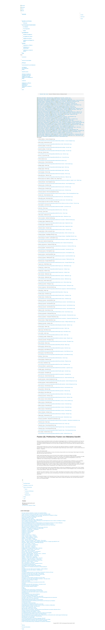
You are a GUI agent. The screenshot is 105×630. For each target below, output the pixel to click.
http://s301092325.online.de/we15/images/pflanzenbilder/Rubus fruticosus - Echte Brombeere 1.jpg (55, 387)
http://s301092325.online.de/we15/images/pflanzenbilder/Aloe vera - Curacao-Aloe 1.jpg (53, 157)
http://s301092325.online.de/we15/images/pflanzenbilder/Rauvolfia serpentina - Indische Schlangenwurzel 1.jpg (57, 380)
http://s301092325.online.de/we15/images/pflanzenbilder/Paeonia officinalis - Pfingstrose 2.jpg (54, 361)
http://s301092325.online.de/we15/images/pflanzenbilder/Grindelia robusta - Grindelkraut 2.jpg (54, 298)
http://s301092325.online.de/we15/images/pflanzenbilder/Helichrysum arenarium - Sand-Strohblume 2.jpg (56, 305)
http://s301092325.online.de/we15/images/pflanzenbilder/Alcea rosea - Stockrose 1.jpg (53, 153)
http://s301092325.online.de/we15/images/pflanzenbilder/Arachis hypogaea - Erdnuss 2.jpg (54, 173)
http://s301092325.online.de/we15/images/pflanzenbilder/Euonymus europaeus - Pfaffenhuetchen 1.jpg (56, 259)
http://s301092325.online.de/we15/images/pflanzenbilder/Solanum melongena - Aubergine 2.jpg (54, 413)
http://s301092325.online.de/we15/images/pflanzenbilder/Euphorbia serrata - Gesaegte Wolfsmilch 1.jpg (56, 262)
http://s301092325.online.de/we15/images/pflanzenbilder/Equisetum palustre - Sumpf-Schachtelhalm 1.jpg (56, 255)
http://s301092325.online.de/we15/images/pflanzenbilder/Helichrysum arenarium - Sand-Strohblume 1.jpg (56, 301)
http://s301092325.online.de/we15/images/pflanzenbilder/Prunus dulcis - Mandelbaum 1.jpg (54, 364)
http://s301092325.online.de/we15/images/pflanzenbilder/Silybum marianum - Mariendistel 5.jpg (54, 410)
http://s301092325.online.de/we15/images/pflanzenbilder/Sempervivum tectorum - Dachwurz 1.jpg (55, 397)
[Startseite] (29, 479)
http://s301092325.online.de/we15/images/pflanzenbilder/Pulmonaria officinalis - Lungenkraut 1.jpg (55, 367)
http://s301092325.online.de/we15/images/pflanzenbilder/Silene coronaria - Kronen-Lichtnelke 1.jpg (55, 400)
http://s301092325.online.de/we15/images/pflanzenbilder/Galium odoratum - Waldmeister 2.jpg (54, 278)
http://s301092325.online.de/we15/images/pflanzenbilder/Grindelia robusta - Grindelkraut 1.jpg (54, 295)
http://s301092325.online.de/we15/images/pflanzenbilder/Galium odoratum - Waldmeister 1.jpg (54, 275)
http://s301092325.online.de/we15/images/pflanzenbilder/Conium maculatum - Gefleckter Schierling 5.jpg (56, 219)
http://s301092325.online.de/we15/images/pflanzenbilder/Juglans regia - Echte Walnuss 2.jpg (54, 331)
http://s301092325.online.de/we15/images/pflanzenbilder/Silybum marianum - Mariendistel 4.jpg (54, 407)
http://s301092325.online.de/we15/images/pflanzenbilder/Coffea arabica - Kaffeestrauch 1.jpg (54, 216)
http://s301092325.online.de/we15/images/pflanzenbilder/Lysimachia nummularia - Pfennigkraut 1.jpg (55, 341)
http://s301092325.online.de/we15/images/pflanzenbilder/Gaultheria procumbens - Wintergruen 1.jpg (55, 285)
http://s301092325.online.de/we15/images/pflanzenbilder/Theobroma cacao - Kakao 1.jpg (53, 423)
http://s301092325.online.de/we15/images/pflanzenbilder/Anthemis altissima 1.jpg (52, 160)
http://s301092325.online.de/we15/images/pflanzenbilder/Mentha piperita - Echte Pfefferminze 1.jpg (55, 351)
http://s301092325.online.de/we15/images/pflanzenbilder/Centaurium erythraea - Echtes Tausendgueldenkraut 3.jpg (58, 193)
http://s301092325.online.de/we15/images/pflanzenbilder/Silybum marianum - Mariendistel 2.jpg (54, 403)
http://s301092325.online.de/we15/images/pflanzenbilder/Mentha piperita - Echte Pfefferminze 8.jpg (55, 354)
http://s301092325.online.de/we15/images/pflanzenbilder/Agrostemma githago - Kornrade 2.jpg (54, 150)
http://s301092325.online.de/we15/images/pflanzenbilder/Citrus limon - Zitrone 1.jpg (52, 209)
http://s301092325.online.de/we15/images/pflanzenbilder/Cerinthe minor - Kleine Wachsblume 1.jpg (55, 196)
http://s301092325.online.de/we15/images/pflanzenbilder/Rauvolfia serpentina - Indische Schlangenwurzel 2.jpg (57, 384)
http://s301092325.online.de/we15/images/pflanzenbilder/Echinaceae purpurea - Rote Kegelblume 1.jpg (56, 252)
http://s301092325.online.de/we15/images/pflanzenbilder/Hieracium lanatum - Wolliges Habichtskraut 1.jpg (56, 321)
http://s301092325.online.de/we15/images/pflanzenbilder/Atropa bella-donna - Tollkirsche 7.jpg (54, 176)
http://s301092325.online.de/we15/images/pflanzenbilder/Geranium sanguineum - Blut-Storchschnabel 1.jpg (57, 288)
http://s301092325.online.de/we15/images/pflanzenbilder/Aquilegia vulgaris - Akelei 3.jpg (53, 170)
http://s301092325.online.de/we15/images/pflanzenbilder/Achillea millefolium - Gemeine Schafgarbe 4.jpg (56, 140)
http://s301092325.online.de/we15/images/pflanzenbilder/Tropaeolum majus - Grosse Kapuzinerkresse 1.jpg (57, 426)
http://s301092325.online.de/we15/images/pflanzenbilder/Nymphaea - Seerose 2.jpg (52, 357)
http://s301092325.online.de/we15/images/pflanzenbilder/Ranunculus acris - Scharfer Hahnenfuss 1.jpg (56, 377)
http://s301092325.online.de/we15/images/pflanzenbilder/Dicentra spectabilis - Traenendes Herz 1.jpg (55, 249)
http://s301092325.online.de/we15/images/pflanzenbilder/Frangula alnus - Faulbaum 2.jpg (53, 272)
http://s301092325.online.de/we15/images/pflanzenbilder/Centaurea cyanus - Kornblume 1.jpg (54, 186)
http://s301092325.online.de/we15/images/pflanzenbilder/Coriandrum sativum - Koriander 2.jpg (54, 229)
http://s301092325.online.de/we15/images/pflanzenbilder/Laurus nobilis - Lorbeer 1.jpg (53, 334)
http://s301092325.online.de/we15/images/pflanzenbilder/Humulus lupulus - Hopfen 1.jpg (53, 328)
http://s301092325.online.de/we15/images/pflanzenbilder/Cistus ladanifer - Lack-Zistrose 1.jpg (54, 206)
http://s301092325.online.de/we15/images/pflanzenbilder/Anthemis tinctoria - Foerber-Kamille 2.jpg (55, 163)
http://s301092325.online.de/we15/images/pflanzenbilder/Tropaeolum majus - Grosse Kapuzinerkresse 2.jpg (57, 430)
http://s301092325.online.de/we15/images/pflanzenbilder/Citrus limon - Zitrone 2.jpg (52, 213)
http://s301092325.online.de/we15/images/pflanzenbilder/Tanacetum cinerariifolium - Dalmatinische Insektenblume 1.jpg (59, 420)
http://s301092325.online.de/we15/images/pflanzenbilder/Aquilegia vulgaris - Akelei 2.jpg (53, 167)
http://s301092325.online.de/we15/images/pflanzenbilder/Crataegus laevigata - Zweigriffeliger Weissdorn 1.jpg (57, 236)
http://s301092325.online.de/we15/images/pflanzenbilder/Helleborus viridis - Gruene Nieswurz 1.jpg (55, 311)
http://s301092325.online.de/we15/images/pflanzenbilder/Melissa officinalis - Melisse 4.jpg (53, 344)
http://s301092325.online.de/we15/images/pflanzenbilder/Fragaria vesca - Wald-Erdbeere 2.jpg (54, 265)
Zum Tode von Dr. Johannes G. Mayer (28, 505)
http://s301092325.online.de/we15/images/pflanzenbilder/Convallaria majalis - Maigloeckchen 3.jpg (55, 226)
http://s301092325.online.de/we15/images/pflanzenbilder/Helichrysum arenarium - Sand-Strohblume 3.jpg (56, 308)
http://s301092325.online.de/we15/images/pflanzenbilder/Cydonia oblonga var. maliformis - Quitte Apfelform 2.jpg (57, 239)
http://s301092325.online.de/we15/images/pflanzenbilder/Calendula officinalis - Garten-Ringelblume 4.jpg (56, 183)
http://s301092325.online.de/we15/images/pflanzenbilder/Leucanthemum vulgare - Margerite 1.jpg (55, 338)
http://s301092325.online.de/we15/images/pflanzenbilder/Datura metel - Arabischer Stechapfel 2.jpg (55, 242)
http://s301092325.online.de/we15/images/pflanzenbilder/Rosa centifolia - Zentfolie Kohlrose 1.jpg (55, 433)
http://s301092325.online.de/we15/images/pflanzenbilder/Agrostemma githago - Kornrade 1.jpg (54, 147)
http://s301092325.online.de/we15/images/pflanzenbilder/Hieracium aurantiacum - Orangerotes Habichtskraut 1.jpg (58, 318)
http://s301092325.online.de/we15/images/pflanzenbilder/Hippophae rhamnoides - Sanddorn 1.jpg (55, 324)
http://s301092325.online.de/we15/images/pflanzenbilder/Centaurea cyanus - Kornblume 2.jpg (54, 190)
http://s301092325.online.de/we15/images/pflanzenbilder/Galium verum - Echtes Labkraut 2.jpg (54, 282)
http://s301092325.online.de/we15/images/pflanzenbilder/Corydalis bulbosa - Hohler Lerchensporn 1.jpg (56, 232)
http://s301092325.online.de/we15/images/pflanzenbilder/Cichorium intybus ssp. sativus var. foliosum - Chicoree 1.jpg (58, 203)
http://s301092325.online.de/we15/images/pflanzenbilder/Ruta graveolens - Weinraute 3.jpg (54, 390)
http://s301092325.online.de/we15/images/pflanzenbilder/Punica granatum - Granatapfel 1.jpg (54, 374)
